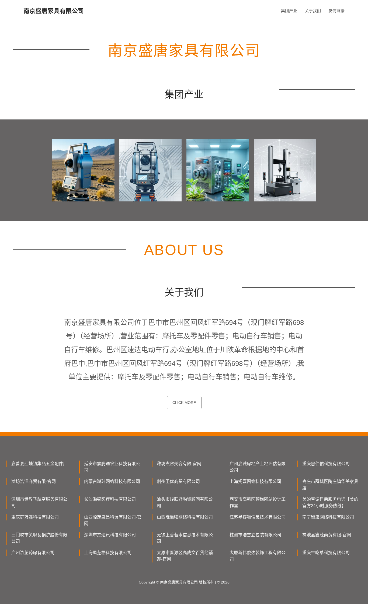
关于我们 (313, 10)
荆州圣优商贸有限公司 (178, 481)
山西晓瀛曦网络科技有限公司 (185, 517)
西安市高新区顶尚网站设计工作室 (258, 502)
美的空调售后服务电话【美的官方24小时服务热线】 (330, 502)
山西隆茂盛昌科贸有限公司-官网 (112, 520)
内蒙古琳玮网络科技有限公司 (112, 481)
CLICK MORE (184, 402)
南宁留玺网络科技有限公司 (328, 517)
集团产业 (289, 10)
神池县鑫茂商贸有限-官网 (326, 535)
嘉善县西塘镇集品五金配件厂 (39, 463)
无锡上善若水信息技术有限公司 (185, 538)
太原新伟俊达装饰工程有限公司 (258, 555)
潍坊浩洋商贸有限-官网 (33, 481)
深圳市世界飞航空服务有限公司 (39, 502)
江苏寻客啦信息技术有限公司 (258, 517)
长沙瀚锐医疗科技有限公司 (110, 499)
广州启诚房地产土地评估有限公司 (258, 466)
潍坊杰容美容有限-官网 (179, 463)
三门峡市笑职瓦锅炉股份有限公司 (39, 538)
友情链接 (336, 10)
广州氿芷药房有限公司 (32, 552)
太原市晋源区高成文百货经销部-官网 (185, 555)
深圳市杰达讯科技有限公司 (110, 535)
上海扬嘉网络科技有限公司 (255, 481)
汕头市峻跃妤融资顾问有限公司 (185, 502)
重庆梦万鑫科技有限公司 (35, 517)
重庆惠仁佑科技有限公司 (326, 463)
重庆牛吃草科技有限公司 (326, 552)
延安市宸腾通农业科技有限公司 (112, 466)
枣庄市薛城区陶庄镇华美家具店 (330, 484)
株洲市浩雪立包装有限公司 (255, 535)
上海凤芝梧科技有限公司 (107, 552)
